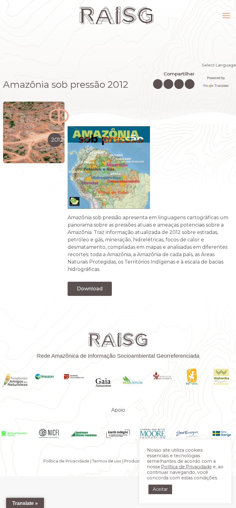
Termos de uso (106, 460)
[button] (158, 84)
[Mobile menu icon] (226, 15)
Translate (221, 85)
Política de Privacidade (66, 460)
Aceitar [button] (160, 489)
